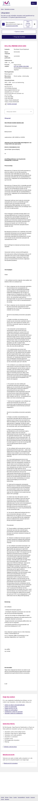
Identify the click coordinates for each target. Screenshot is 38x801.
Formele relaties (7, 65)
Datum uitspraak (7, 52)
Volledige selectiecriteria (10, 746)
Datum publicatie (7, 57)
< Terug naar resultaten (19, 37)
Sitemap (6, 797)
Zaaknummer (8, 60)
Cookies (15, 797)
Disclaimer (7, 799)
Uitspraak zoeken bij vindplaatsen (14, 713)
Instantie (7, 49)
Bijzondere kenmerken (8, 76)
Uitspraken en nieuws (9, 9)
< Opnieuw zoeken (19, 31)
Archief (2, 799)
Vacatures (33, 797)
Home (2, 9)
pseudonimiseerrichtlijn (12, 25)
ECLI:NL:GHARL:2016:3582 (21, 66)
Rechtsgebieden (9, 72)
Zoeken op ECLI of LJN (11, 708)
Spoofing (28, 797)
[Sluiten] (34, 24)
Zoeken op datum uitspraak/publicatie (15, 705)
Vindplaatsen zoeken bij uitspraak (14, 711)
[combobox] (19, 112)
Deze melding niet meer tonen (27, 24)
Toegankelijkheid (21, 797)
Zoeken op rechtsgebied (11, 710)
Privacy (10, 797)
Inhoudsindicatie (9, 80)
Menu (33, 3)
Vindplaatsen (8, 84)
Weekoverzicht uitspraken (11, 763)
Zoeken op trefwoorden (11, 706)
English (2, 797)
